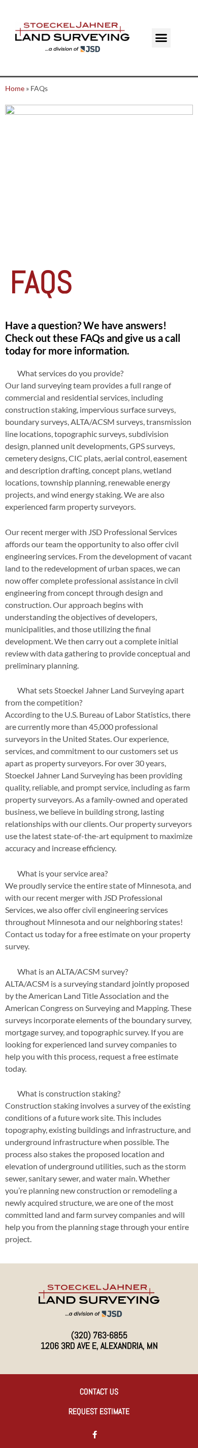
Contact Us (99, 1391)
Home (14, 88)
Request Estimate (99, 1411)
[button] (161, 38)
